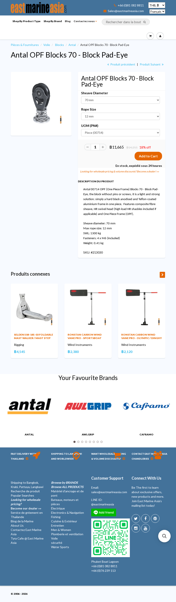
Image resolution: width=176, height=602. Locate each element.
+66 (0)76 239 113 (103, 570)
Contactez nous (84, 21)
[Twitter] (136, 518)
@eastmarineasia (102, 504)
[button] (164, 536)
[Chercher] (144, 22)
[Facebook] (145, 518)
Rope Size (88, 109)
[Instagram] (136, 528)
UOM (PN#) (89, 126)
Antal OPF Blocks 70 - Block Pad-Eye (69, 54)
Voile (46, 45)
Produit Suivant (150, 64)
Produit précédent (122, 64)
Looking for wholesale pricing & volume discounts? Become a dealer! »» (119, 171)
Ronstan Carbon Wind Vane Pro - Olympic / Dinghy (141, 336)
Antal (72, 45)
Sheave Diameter (94, 93)
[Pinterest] (155, 518)
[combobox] (126, 22)
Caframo (146, 434)
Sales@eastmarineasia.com (126, 11)
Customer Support (107, 478)
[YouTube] (145, 528)
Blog (68, 21)
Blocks (59, 45)
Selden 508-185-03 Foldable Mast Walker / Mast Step (33, 336)
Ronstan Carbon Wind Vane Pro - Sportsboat (85, 336)
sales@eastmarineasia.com (109, 492)
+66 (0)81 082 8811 (131, 5)
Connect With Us (146, 478)
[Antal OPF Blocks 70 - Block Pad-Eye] (41, 103)
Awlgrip (88, 434)
